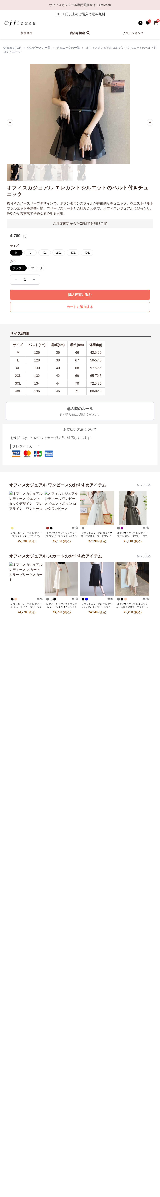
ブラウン (18, 268)
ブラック (37, 268)
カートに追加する (80, 307)
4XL (87, 252)
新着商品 (26, 33)
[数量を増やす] (34, 279)
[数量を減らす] (16, 279)
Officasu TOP (12, 47)
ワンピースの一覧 (38, 47)
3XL (73, 252)
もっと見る (143, 485)
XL (44, 252)
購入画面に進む (80, 294)
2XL (58, 252)
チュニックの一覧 (68, 47)
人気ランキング (133, 33)
